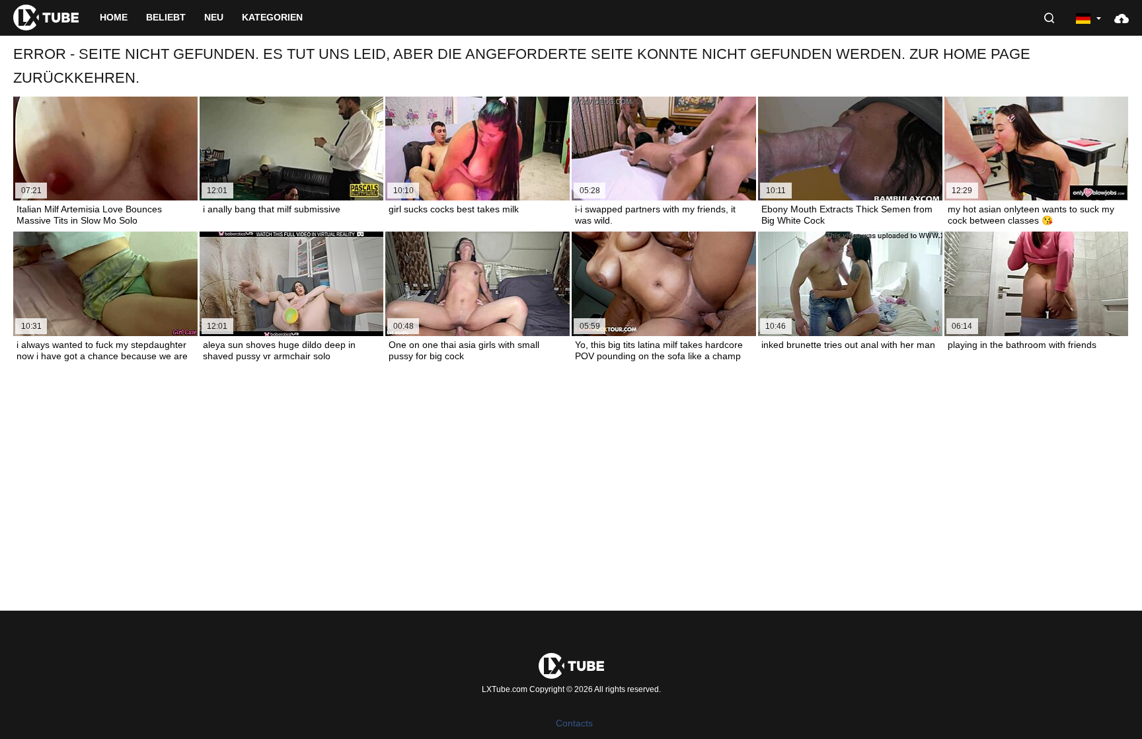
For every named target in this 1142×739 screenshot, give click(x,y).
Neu (213, 17)
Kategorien (272, 17)
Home (114, 17)
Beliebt (166, 17)
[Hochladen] (1121, 18)
